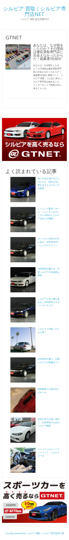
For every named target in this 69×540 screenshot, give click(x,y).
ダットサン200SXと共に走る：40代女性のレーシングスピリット (49, 242)
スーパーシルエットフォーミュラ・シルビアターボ (48, 452)
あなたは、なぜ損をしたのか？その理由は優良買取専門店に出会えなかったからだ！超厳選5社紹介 (48, 52)
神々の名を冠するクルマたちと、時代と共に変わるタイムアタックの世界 (48, 183)
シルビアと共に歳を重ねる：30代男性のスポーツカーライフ (49, 302)
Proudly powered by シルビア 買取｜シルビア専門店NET (33, 533)
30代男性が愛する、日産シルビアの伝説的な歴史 (49, 272)
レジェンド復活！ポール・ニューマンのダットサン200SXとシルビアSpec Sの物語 (48, 213)
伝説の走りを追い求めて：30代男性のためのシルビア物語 (49, 422)
